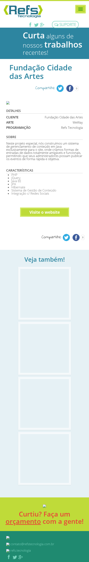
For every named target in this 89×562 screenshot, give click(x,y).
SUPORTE (67, 24)
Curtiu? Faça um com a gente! (45, 517)
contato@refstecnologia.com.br (32, 544)
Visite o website (44, 212)
